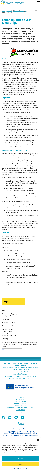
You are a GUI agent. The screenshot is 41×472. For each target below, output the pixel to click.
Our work (9, 11)
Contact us (20, 397)
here (24, 277)
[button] (38, 440)
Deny (20, 464)
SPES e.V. (9, 251)
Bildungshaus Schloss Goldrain (16, 259)
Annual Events (20, 405)
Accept (20, 458)
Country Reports (20, 403)
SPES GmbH (15, 244)
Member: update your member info (20, 408)
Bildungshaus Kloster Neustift (16, 263)
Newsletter (20, 399)
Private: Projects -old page (20, 11)
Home (3, 11)
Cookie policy (20, 410)
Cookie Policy (16, 468)
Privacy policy (24, 468)
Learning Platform (20, 401)
